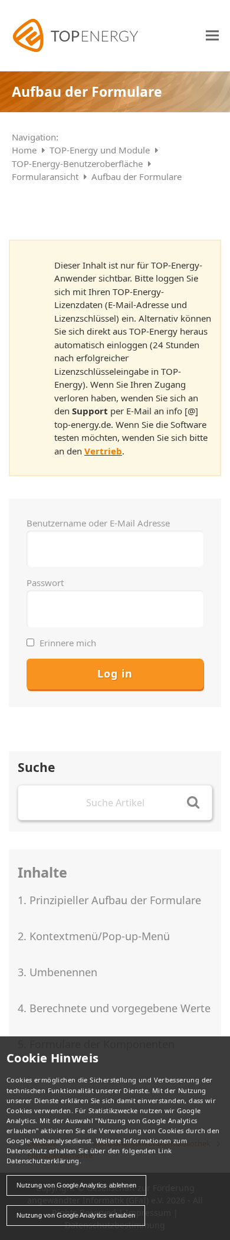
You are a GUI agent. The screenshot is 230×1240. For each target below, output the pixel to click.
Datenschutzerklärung (43, 1160)
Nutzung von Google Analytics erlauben (76, 1215)
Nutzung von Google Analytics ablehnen (76, 1185)
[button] (212, 35)
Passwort (45, 582)
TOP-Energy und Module (101, 150)
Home (25, 150)
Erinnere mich (66, 643)
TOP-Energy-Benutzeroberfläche (78, 163)
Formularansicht (46, 176)
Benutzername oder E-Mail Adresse (98, 523)
